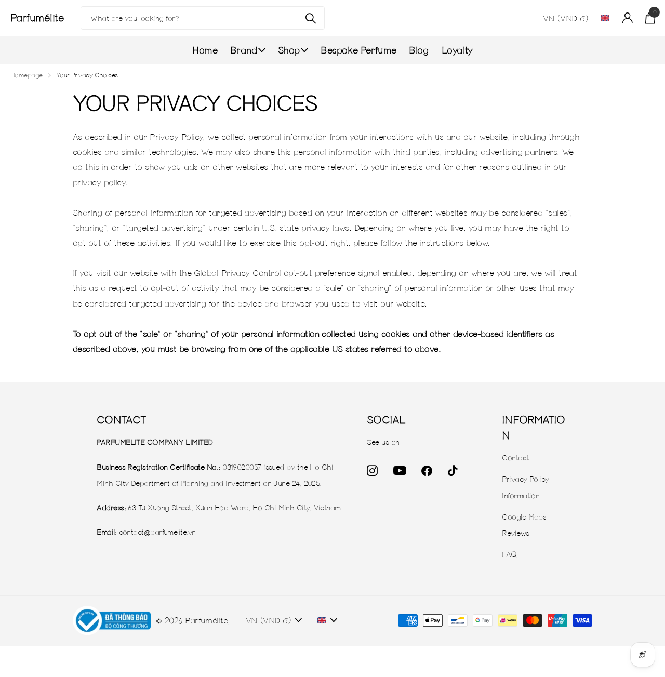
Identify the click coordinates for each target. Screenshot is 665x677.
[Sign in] (627, 18)
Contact (515, 458)
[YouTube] (399, 470)
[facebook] (426, 471)
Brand (243, 50)
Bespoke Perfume (358, 50)
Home (204, 50)
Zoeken (310, 18)
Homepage (26, 75)
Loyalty (457, 50)
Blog (419, 50)
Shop (289, 50)
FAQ (509, 554)
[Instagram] (372, 471)
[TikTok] (452, 471)
